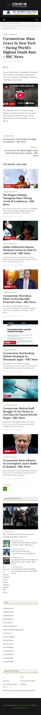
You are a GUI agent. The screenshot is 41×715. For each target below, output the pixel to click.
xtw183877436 (8, 651)
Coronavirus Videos (10, 34)
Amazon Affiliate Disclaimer (13, 630)
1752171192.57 (8, 623)
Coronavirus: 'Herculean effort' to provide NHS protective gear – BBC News (19, 299)
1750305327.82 (8, 615)
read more (33, 118)
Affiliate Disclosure (10, 626)
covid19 (19, 61)
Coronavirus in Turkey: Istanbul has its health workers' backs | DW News (24, 571)
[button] (4, 19)
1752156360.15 (8, 619)
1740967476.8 (8, 612)
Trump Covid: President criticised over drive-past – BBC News (24, 544)
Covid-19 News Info (23, 705)
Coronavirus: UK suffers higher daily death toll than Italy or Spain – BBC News (21, 153)
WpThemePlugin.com (20, 708)
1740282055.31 (8, 608)
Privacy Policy (8, 640)
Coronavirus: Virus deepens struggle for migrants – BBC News (20, 140)
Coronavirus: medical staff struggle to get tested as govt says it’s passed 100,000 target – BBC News (20, 413)
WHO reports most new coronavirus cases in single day (23, 552)
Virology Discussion (27, 690)
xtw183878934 (8, 654)
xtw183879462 (8, 662)
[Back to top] (35, 709)
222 (21, 677)
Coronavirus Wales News (18, 549)
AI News (6, 681)
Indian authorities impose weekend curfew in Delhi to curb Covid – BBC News (19, 250)
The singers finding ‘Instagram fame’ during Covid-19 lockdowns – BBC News (19, 200)
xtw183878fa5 (8, 658)
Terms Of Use (8, 644)
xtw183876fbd (8, 647)
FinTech (23, 684)
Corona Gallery (9, 637)
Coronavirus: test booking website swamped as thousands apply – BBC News (20, 356)
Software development (11, 690)
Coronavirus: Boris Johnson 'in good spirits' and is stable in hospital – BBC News (20, 463)
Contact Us (7, 633)
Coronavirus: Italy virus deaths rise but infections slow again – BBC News (24, 562)
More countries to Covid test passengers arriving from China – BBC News (18, 535)
